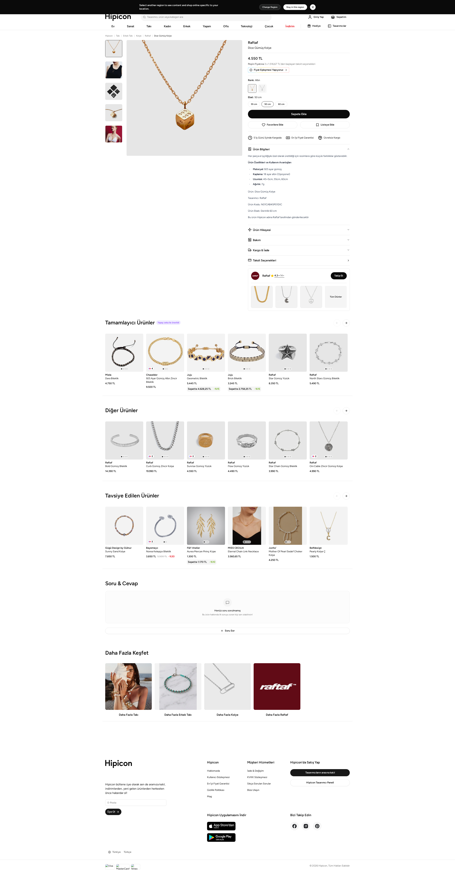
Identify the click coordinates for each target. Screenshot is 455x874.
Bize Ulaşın (253, 790)
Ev (113, 26)
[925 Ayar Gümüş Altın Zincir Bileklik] (165, 353)
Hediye (316, 25)
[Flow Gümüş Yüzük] (247, 440)
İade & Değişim (255, 770)
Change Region (269, 7)
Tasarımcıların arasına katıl (320, 772)
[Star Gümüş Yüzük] (288, 353)
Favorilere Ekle (275, 124)
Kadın (167, 26)
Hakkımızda (213, 770)
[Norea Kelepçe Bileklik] (165, 526)
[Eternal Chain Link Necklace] (247, 526)
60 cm (281, 104)
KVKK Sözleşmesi (257, 777)
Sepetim (341, 17)
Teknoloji (246, 26)
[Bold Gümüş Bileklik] (124, 440)
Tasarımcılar (339, 25)
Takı (148, 26)
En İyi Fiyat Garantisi (218, 783)
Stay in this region (295, 7)
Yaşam (207, 26)
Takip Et (338, 275)
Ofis (226, 26)
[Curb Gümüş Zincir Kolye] (165, 440)
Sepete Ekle (299, 114)
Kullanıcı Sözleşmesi (218, 777)
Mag (209, 796)
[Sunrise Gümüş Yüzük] (206, 440)
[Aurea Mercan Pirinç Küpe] (206, 526)
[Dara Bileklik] (124, 353)
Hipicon (109, 36)
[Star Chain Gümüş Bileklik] (288, 440)
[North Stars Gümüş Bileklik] (329, 353)
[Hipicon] (118, 17)
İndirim (290, 26)
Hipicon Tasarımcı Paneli (320, 782)
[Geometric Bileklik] (206, 353)
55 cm (254, 104)
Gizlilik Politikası (215, 790)
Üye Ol (111, 811)
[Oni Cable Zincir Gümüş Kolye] (329, 440)
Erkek (186, 26)
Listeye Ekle (327, 124)
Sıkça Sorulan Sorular (259, 783)
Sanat (130, 26)
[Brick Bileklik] (247, 353)
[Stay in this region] (313, 7)
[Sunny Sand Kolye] (124, 526)
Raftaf (148, 36)
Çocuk (269, 26)
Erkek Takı (128, 36)
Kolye (138, 36)
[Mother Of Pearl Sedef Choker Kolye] (288, 526)
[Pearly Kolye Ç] (329, 526)
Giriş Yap (319, 17)
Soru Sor (230, 630)
